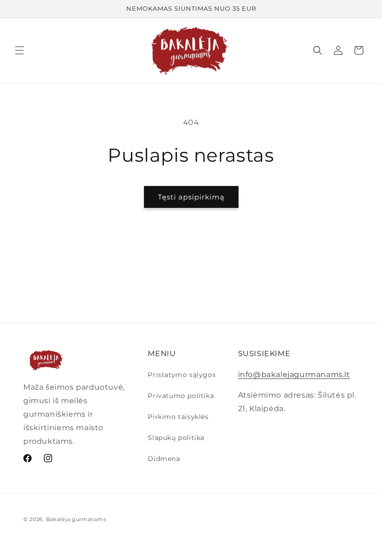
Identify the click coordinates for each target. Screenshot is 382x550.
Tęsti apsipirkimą (191, 196)
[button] (19, 50)
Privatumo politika (181, 396)
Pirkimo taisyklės (178, 416)
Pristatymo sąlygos (182, 375)
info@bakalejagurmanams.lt (294, 374)
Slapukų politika (176, 437)
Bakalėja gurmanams (76, 519)
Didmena (164, 458)
